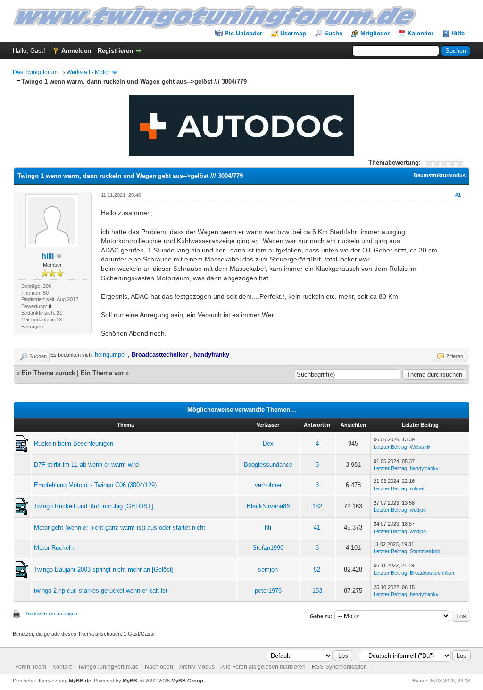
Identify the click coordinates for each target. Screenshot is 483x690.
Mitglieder (375, 33)
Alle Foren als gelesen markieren (263, 667)
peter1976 (268, 590)
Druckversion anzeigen (50, 613)
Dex (268, 443)
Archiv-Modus (197, 667)
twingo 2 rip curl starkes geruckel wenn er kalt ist (100, 590)
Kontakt (62, 667)
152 (317, 506)
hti (268, 527)
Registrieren (115, 50)
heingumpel (110, 354)
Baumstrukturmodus (440, 175)
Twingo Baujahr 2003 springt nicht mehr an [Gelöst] (104, 569)
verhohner (268, 484)
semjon (268, 569)
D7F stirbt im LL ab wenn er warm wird (86, 464)
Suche (333, 33)
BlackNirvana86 (268, 506)
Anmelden (76, 50)
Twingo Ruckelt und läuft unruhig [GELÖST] (93, 506)
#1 (458, 195)
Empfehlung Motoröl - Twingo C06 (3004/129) (95, 484)
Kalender (420, 33)
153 (317, 590)
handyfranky (424, 468)
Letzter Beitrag (390, 447)
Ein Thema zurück (48, 373)
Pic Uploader (243, 33)
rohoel (417, 488)
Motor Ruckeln (54, 547)
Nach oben (159, 667)
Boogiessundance (268, 464)
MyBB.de (80, 680)
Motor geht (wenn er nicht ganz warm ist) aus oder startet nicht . (121, 527)
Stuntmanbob (425, 551)
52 (317, 569)
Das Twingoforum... (37, 72)
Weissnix (420, 447)
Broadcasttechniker (432, 573)
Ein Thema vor (102, 373)
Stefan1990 (267, 547)
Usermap (293, 33)
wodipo (418, 510)
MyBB (130, 680)
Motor (102, 72)
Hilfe (458, 33)
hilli (48, 256)
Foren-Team (30, 667)
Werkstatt (78, 72)
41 (317, 527)
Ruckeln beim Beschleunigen (73, 443)
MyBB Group (187, 680)
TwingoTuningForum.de (108, 667)
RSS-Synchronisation (339, 667)
